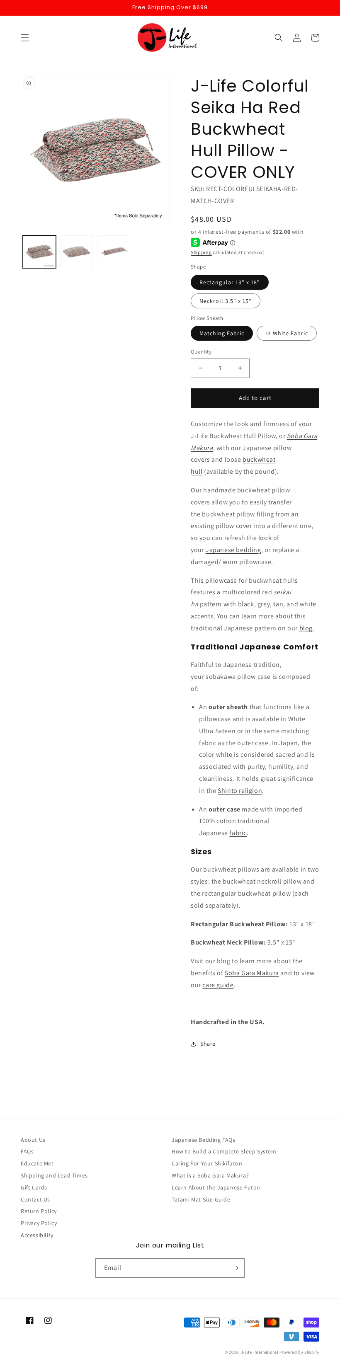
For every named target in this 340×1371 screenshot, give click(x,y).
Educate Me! (37, 1163)
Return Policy (39, 1211)
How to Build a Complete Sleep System (224, 1151)
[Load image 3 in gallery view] (113, 252)
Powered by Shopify (299, 1352)
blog (306, 628)
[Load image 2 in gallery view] (76, 252)
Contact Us (35, 1199)
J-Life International (260, 1352)
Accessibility (37, 1235)
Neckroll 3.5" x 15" (225, 301)
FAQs (27, 1151)
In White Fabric (286, 333)
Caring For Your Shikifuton (207, 1163)
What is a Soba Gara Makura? (210, 1175)
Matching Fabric (221, 333)
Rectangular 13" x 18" (229, 282)
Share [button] (208, 1043)
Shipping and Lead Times (54, 1175)
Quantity (201, 351)
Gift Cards (34, 1187)
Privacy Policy (39, 1223)
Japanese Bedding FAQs (204, 1139)
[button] (25, 38)
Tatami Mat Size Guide (201, 1199)
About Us (33, 1139)
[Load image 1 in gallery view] (39, 252)
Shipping (201, 252)
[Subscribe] (235, 1268)
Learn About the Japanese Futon (216, 1187)
